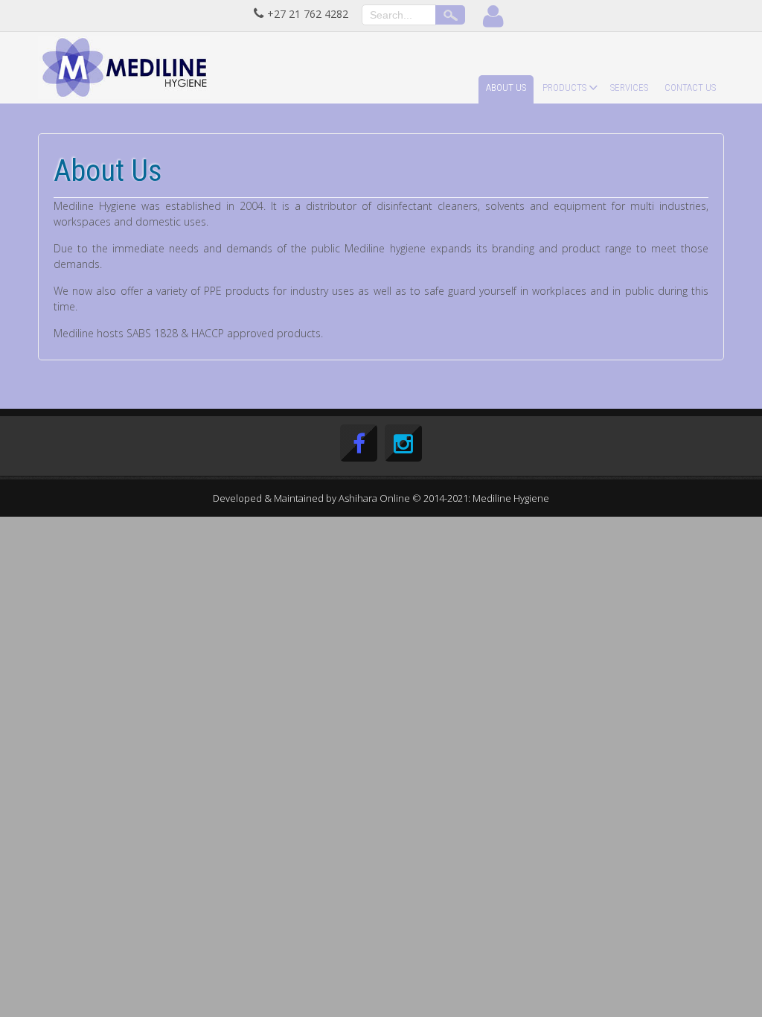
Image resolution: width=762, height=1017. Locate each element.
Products (564, 87)
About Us (506, 87)
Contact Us (690, 87)
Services (629, 87)
